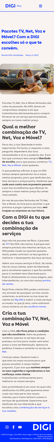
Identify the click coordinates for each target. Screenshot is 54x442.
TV (7, 244)
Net (4, 351)
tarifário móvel (37, 306)
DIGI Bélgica (48, 439)
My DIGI (19, 299)
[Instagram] (7, 427)
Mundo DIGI (6, 55)
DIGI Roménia (15, 439)
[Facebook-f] (13, 427)
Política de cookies (45, 437)
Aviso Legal (27, 435)
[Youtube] (20, 427)
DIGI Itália (38, 439)
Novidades (18, 55)
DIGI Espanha (27, 439)
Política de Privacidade (42, 435)
